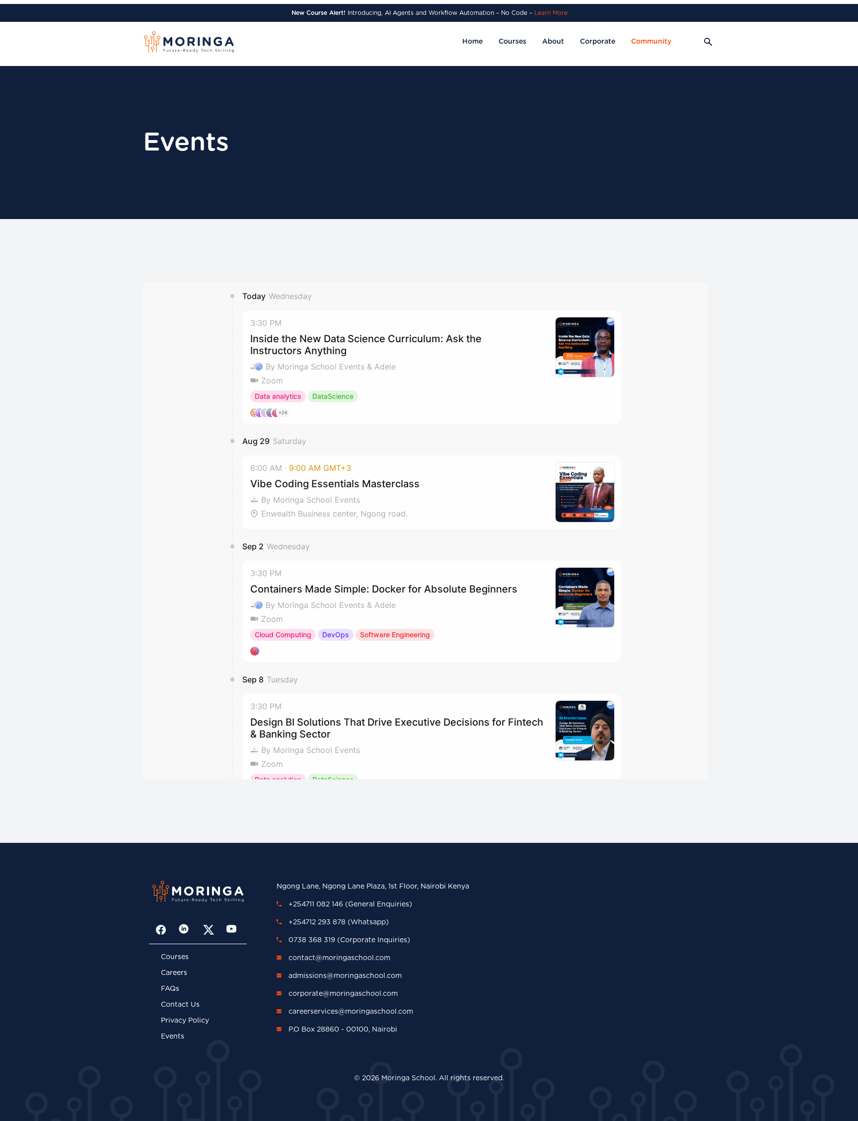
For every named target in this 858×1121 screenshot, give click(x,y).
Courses (512, 41)
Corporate (597, 41)
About (553, 41)
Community (651, 41)
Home (472, 41)
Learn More (551, 13)
